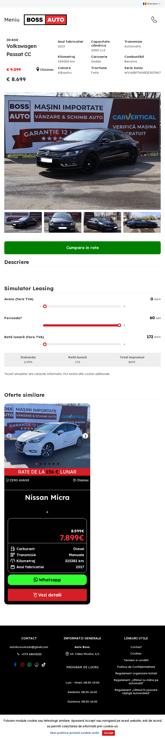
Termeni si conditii (136, 660)
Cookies (136, 653)
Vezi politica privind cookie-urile (74, 732)
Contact (29, 638)
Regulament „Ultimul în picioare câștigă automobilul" (136, 691)
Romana (152, 3)
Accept (108, 732)
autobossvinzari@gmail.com (29, 647)
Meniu (12, 19)
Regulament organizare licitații (136, 673)
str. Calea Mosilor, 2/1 (84, 654)
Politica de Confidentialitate (136, 666)
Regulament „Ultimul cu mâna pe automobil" (136, 681)
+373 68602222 (31, 654)
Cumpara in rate (82, 247)
